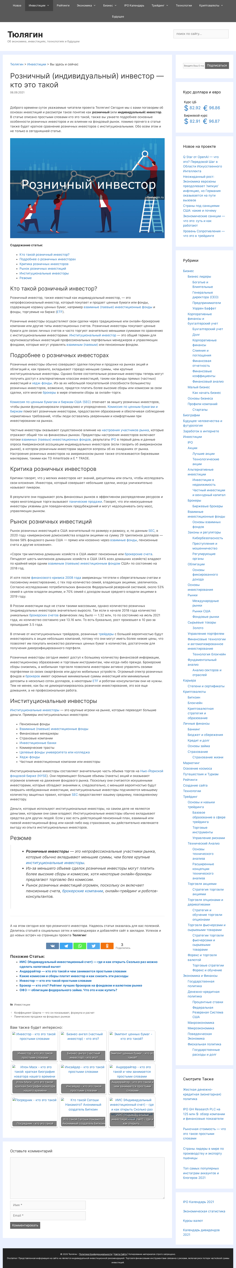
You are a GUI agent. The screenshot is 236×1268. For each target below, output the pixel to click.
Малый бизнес (199, 387)
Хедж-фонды (30, 757)
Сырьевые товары (202, 622)
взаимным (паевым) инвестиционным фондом (84, 563)
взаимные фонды (123, 540)
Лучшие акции (203, 454)
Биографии (191, 415)
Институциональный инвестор (92, 335)
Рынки (192, 595)
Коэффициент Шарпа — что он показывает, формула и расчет (54, 1012)
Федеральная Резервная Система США (207, 1012)
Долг (196, 335)
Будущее (118, 16)
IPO (113, 439)
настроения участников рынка (125, 430)
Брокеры (194, 500)
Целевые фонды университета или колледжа (55, 752)
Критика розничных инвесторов (44, 264)
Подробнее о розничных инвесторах (48, 259)
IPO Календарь (134, 5)
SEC (151, 531)
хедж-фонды (42, 383)
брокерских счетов (44, 615)
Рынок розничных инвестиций (43, 268)
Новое (17, 5)
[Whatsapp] (79, 946)
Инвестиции (37, 5)
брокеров (32, 676)
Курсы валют (193, 1221)
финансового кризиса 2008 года (56, 577)
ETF (60, 312)
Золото (197, 628)
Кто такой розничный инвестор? (45, 254)
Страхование (198, 752)
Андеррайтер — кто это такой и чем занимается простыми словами (73, 971)
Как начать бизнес (206, 393)
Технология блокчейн (209, 654)
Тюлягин (25, 34)
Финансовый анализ (207, 381)
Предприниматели (206, 303)
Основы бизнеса (200, 398)
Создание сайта (195, 785)
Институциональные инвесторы (44, 273)
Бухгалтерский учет (207, 329)
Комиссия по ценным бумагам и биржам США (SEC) (50, 402)
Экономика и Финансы (200, 976)
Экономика (84, 5)
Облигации (196, 564)
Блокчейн (195, 703)
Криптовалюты (209, 5)
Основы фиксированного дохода (205, 574)
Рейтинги (63, 5)
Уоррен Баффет (204, 308)
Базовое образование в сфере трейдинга (208, 817)
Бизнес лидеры (199, 276)
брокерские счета (138, 554)
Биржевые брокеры (207, 506)
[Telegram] (66, 946)
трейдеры (106, 634)
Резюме (26, 278)
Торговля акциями (202, 884)
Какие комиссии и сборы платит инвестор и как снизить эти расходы (74, 976)
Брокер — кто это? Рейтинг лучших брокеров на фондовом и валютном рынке (81, 985)
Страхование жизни (207, 757)
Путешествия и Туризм (200, 774)
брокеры (49, 392)
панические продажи (85, 501)
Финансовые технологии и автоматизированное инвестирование (207, 643)
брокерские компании (82, 891)
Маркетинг (191, 763)
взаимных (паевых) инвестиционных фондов (56, 439)
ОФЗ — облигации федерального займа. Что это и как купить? (68, 990)
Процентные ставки (207, 1002)
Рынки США (201, 611)
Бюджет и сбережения (205, 735)
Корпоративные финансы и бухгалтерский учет (203, 318)
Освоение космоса (197, 768)
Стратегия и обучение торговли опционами (207, 914)
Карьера (189, 680)
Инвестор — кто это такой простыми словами (55, 980)
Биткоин (194, 697)
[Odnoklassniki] (107, 946)
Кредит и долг (199, 740)
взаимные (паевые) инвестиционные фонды (118, 307)
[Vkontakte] (52, 946)
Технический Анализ (203, 843)
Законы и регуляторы (204, 532)
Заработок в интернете (201, 431)
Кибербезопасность (207, 538)
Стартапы (200, 409)
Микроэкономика (201, 1028)
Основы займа (199, 746)
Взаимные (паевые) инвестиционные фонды (54, 729)
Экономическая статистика (204, 1211)
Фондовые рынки (205, 617)
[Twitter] (93, 946)
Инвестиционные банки (38, 743)
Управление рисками (208, 838)
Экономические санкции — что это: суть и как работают (204, 220)
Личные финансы (196, 723)
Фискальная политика (204, 1044)
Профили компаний (202, 404)
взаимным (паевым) (82, 344)
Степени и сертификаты (206, 686)
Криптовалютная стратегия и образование (201, 713)
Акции (192, 448)
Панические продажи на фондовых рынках (42, 1016)
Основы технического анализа (203, 853)
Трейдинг (158, 5)
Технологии (184, 5)
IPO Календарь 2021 (198, 1202)
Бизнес (108, 5)
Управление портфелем (206, 633)
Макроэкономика (201, 1022)
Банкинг (194, 729)
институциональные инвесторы (55, 862)
